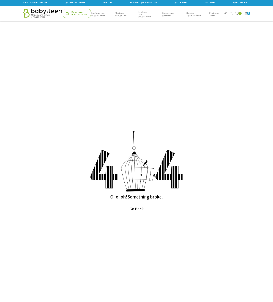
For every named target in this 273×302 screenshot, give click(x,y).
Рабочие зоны (214, 14)
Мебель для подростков (98, 14)
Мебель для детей (120, 14)
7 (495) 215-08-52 (241, 3)
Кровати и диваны (168, 14)
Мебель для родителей (145, 14)
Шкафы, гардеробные (194, 14)
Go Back (136, 208)
